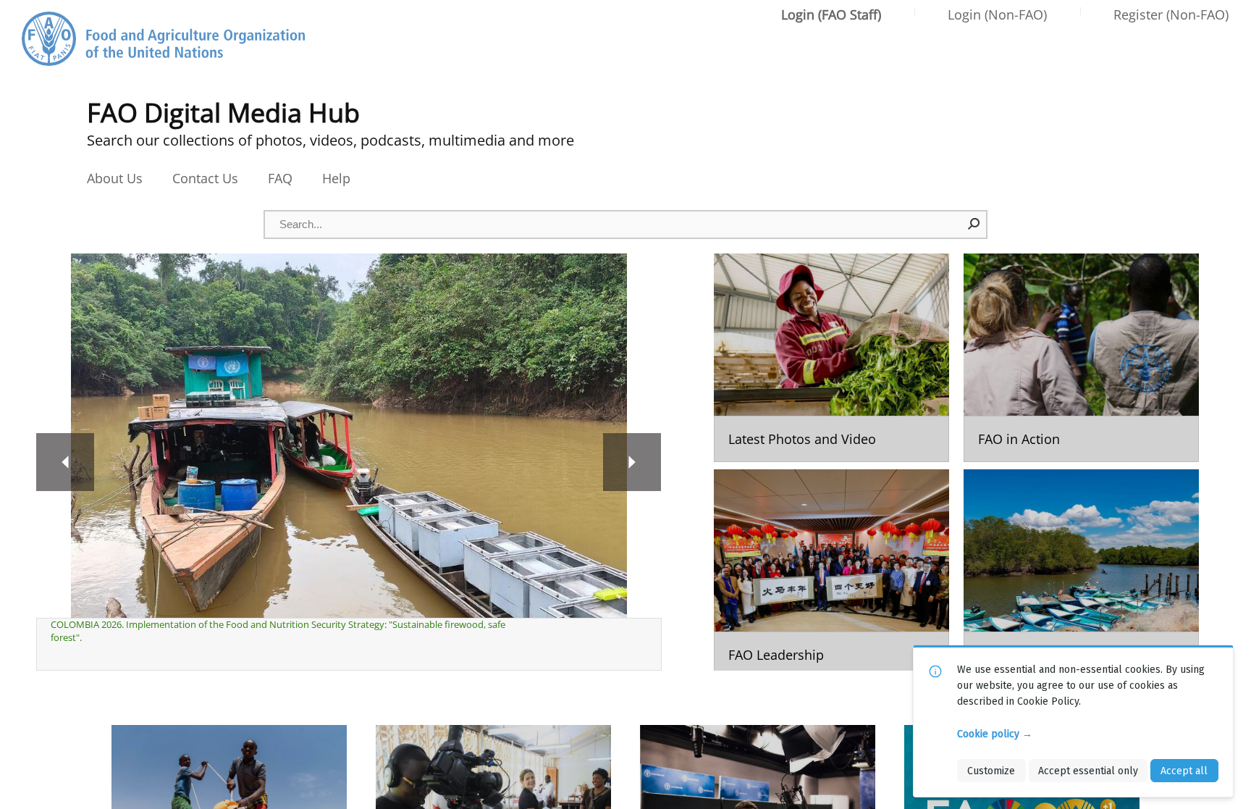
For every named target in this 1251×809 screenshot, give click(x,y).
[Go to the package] (831, 357)
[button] (974, 224)
